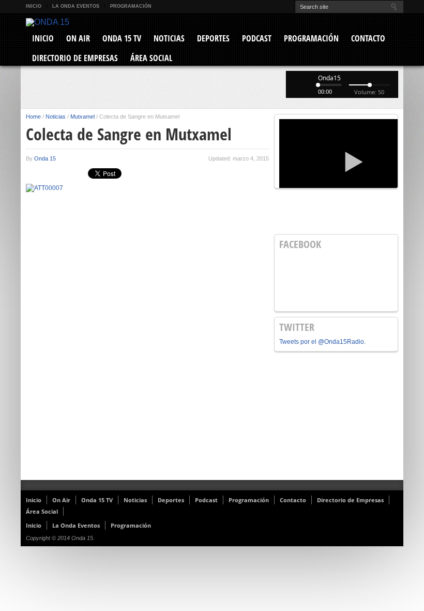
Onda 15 (45, 158)
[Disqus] (147, 345)
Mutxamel (82, 116)
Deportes (213, 38)
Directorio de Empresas (75, 58)
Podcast (256, 38)
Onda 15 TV (121, 38)
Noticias (169, 38)
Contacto (368, 38)
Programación (131, 6)
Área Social (151, 58)
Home (33, 116)
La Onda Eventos (75, 6)
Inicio (33, 6)
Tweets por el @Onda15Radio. (322, 341)
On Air (78, 38)
